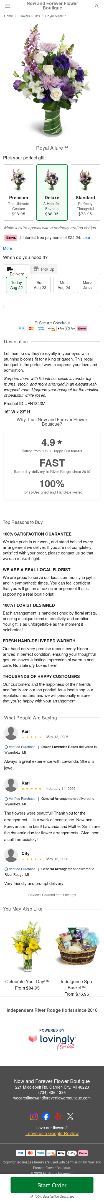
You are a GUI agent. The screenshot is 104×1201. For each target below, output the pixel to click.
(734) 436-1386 (52, 1092)
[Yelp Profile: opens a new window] (58, 1116)
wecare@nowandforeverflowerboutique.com (52, 1098)
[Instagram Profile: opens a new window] (34, 1116)
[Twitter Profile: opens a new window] (70, 1116)
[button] (92, 1188)
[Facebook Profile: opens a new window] (46, 1116)
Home (8, 15)
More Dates (87, 285)
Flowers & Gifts (29, 15)
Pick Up (47, 269)
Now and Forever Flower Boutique (52, 5)
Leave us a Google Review (52, 1133)
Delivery (17, 272)
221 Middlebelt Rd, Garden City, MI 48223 (52, 1087)
